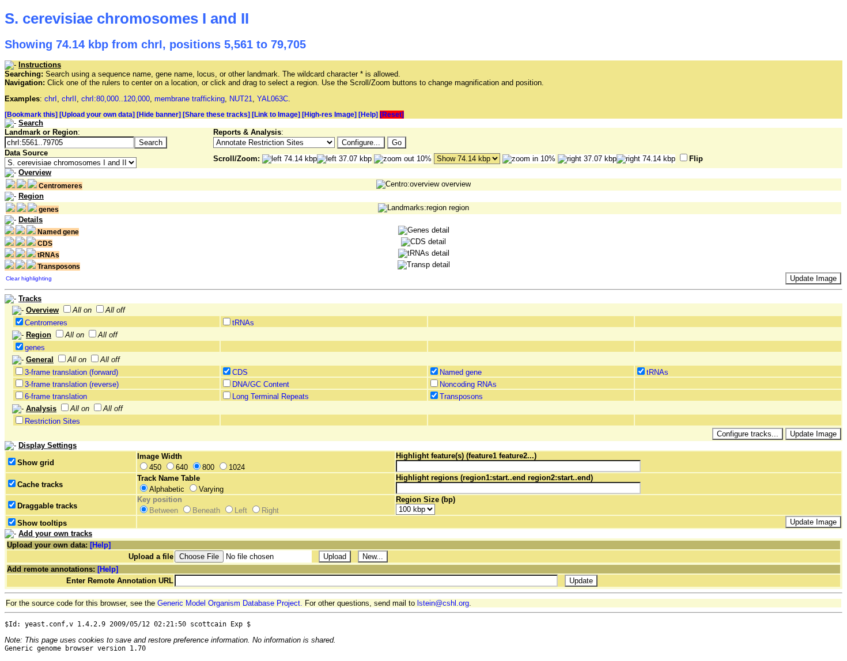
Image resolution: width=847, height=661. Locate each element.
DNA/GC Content (260, 384)
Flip (696, 158)
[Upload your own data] (97, 115)
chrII (69, 98)
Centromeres (46, 322)
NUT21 (240, 98)
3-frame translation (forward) (71, 372)
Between (163, 510)
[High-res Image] (329, 115)
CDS (240, 372)
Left (241, 510)
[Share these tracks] (216, 115)
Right (270, 510)
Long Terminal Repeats (270, 396)
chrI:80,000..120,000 (115, 98)
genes (35, 347)
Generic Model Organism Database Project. (229, 603)
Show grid (35, 462)
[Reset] (392, 115)
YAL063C (272, 98)
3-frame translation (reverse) (72, 384)
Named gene (461, 372)
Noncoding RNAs (468, 384)
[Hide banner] (159, 115)
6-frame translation (56, 396)
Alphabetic (166, 489)
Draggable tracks (47, 506)
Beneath (206, 510)
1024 (237, 467)
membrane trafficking (189, 98)
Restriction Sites (52, 421)
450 (155, 467)
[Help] (368, 115)
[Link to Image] (276, 115)
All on (82, 310)
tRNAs (243, 322)
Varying (211, 489)
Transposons (461, 396)
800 (208, 467)
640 (182, 467)
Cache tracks (40, 484)
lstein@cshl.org (443, 603)
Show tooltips (42, 523)
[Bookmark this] (31, 115)
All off (115, 310)
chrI (50, 98)
